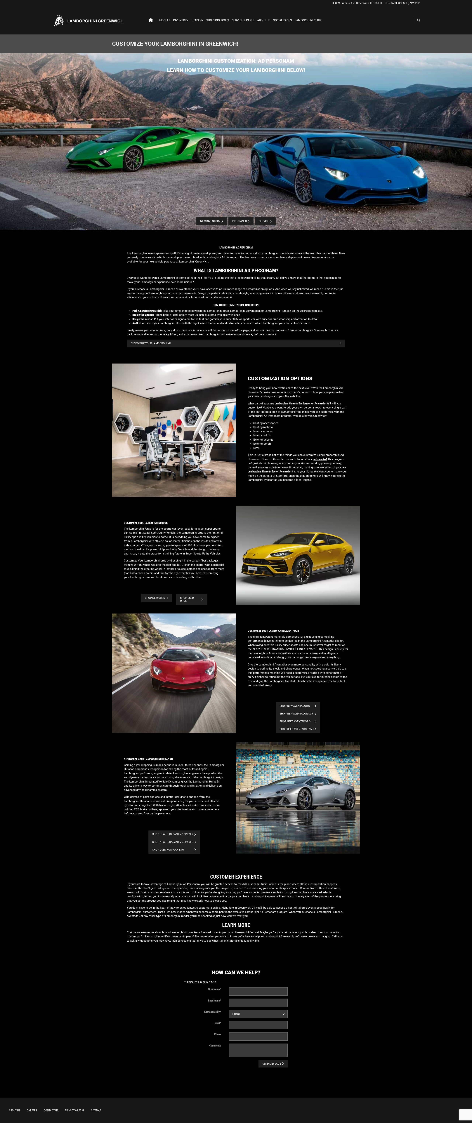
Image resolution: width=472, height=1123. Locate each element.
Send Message (271, 1063)
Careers (32, 1110)
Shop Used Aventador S (295, 721)
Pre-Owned (239, 221)
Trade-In (197, 20)
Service (264, 221)
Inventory (180, 20)
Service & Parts (243, 20)
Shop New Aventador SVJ (296, 713)
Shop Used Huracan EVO (168, 849)
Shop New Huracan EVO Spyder (172, 834)
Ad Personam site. (311, 310)
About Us (263, 20)
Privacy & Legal (74, 1110)
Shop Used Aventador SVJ (297, 729)
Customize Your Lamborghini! (151, 343)
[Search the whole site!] (418, 20)
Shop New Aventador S (295, 705)
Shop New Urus (155, 597)
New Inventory (210, 221)
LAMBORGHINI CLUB (308, 20)
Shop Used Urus (187, 599)
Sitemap (96, 1110)
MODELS (164, 20)
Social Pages (282, 20)
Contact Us (51, 1110)
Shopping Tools (217, 20)
